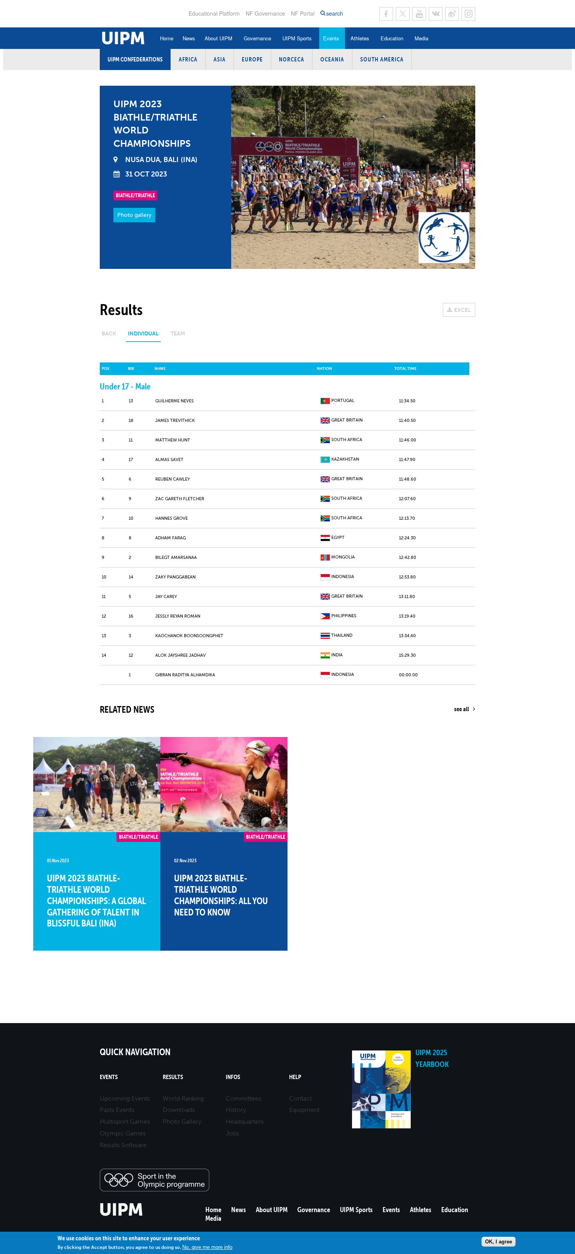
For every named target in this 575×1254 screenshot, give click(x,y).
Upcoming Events (125, 1098)
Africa (188, 59)
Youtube (419, 14)
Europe (252, 59)
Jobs (232, 1133)
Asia (220, 59)
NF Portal (302, 13)
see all (461, 709)
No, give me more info (207, 1247)
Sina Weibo (452, 14)
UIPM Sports (297, 38)
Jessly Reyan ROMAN (177, 616)
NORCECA (291, 59)
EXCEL (462, 310)
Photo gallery (134, 215)
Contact (300, 1098)
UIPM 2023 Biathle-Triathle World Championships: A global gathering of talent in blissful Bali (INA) (96, 900)
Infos (233, 1077)
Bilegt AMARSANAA (176, 557)
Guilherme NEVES (174, 401)
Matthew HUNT (172, 440)
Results (173, 1077)
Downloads (179, 1109)
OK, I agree (498, 1242)
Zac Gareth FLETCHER (179, 498)
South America (382, 59)
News (189, 38)
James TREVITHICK (175, 420)
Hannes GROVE (171, 518)
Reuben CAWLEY (172, 479)
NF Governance (265, 13)
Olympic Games (123, 1133)
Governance (257, 38)
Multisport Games (125, 1121)
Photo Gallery (182, 1121)
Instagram (468, 14)
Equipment (304, 1109)
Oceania (332, 59)
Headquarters (245, 1121)
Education (392, 38)
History (236, 1109)
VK (435, 14)
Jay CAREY (166, 596)
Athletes (359, 38)
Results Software (123, 1145)
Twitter (403, 14)
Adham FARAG (170, 538)
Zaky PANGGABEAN (175, 577)
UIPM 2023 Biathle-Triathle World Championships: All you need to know (221, 894)
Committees (243, 1098)
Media (421, 38)
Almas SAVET (169, 459)
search (334, 13)
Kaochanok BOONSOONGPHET (189, 635)
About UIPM (218, 38)
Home (166, 38)
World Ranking (183, 1098)
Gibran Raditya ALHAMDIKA (185, 674)
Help (295, 1077)
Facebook (386, 14)
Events (331, 38)
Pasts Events (117, 1109)
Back (109, 333)
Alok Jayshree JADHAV (180, 655)
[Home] (121, 1214)
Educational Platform (214, 13)
